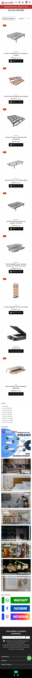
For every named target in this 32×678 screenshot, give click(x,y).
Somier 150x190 (7, 414)
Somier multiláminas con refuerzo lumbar (16, 54)
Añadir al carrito (17, 61)
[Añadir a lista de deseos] (14, 49)
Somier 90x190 (7, 408)
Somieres (5, 406)
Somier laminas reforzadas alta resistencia (16, 138)
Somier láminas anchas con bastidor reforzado (16, 222)
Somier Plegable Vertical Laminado (16, 307)
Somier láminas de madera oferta (16, 180)
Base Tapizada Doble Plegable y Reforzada (16, 387)
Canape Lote (16, 348)
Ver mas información (16, 351)
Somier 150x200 (7, 416)
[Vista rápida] (17, 49)
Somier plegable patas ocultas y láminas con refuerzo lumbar (16, 265)
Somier (3, 403)
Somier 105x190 (7, 410)
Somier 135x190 (7, 412)
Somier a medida (7, 418)
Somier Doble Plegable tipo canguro (16, 96)
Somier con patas (7, 420)
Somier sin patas (7, 422)
